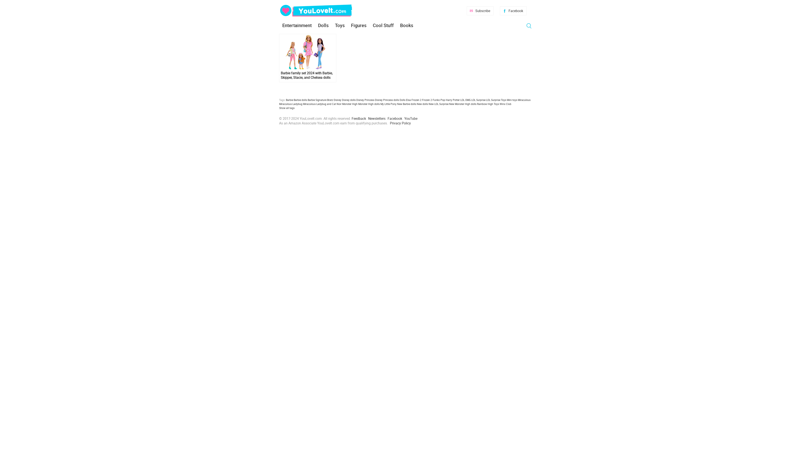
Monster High (350, 104)
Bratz (330, 100)
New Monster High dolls (462, 104)
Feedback (359, 118)
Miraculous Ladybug (290, 104)
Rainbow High (485, 104)
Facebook (516, 10)
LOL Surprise (478, 100)
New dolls (422, 104)
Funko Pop (439, 100)
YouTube (410, 118)
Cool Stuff (383, 25)
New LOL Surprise (439, 104)
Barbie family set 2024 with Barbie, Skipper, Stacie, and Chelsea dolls (307, 75)
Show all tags (287, 108)
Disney (337, 100)
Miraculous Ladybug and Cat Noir (322, 104)
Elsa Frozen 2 (413, 100)
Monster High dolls (369, 104)
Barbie (289, 100)
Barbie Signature (317, 100)
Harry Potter (453, 100)
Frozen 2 (427, 100)
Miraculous (524, 100)
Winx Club (505, 104)
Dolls (323, 25)
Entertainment (297, 25)
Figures (358, 25)
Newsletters (376, 118)
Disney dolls (349, 100)
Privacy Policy (400, 123)
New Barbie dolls (406, 104)
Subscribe (482, 10)
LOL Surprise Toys (496, 100)
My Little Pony (388, 104)
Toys (340, 25)
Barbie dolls (300, 100)
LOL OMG (465, 100)
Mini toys (512, 100)
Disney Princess (365, 100)
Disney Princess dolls (387, 100)
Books (406, 25)
